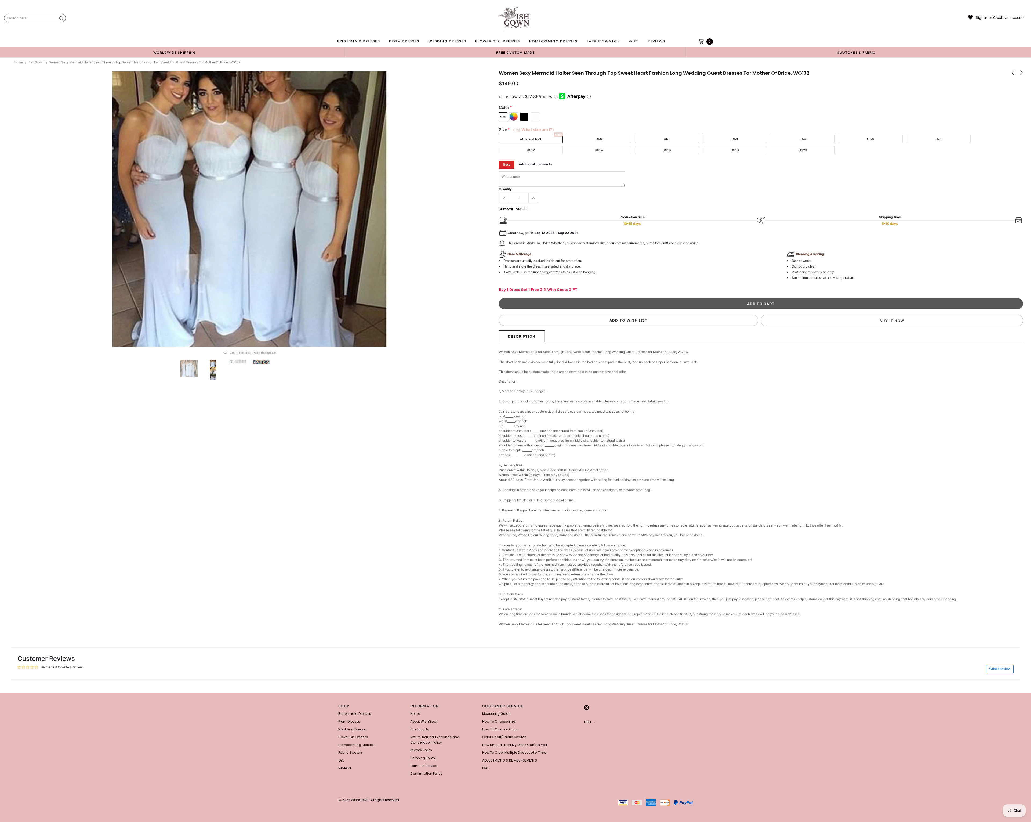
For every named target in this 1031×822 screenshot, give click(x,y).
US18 (735, 150)
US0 (599, 139)
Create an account (1009, 18)
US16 (667, 150)
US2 (667, 139)
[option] (174, 52)
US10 (938, 139)
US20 (802, 150)
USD (587, 721)
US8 (870, 139)
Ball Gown (36, 62)
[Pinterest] (586, 708)
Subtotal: (506, 209)
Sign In (981, 18)
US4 (734, 139)
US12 (531, 150)
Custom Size (531, 139)
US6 (802, 139)
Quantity (505, 189)
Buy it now (892, 321)
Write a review (1000, 669)
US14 (599, 150)
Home (18, 62)
